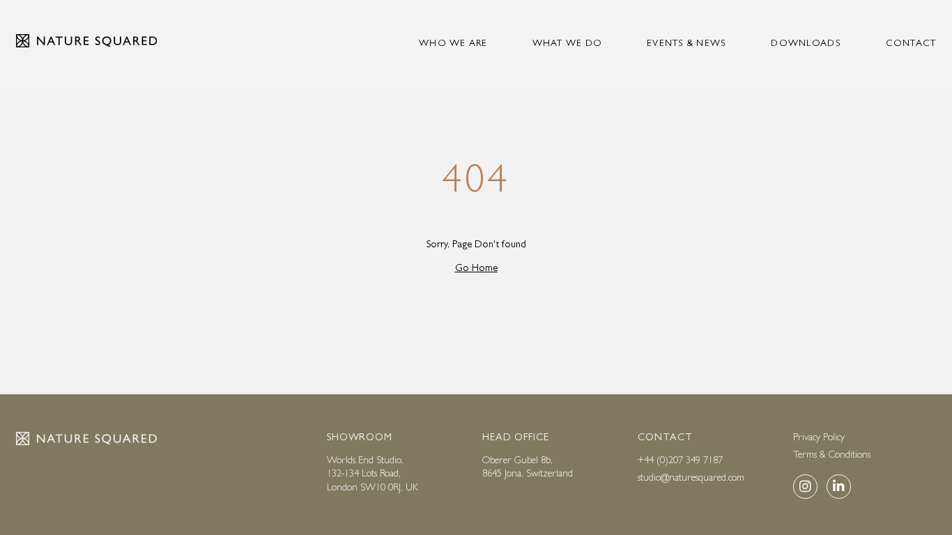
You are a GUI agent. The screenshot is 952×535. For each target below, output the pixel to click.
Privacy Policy (819, 436)
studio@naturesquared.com (691, 477)
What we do (567, 43)
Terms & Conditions (831, 454)
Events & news (686, 43)
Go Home (476, 267)
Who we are (453, 43)
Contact (911, 43)
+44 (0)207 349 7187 (680, 459)
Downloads (805, 43)
